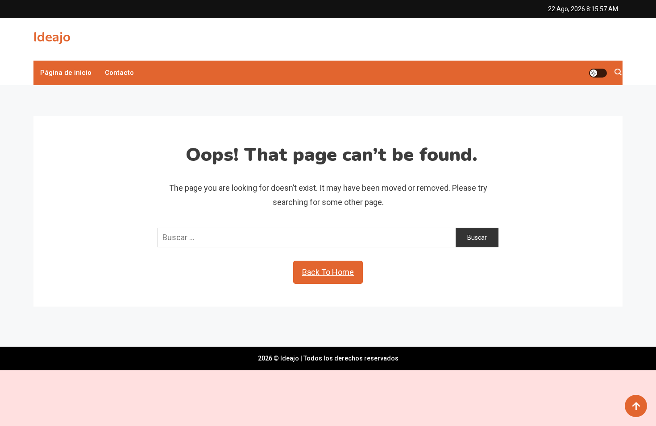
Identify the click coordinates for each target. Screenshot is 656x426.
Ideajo (52, 37)
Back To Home (328, 272)
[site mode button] (598, 73)
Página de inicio (65, 73)
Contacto (119, 73)
